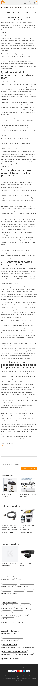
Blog (7, 7)
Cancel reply (6, 445)
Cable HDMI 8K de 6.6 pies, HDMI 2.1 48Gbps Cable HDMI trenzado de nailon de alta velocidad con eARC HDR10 (10, 528)
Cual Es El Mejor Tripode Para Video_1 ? (9, 564)
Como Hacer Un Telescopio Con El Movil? (28, 495)
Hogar (3, 7)
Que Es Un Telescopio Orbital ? (26, 564)
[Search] (30, 2)
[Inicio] (3, 2)
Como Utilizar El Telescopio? (6, 495)
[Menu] (24, 2)
